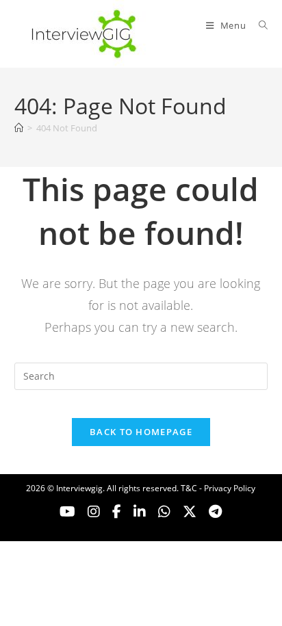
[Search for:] (258, 25)
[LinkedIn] (139, 512)
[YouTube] (67, 512)
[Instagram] (94, 512)
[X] (164, 512)
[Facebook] (116, 512)
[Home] (18, 128)
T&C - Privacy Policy (218, 488)
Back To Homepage (141, 432)
